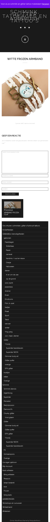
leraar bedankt (9, 483)
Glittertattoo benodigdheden (13, 234)
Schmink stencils (10, 389)
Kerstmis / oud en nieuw (15, 258)
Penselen (7, 401)
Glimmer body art (11, 356)
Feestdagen (9, 242)
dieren (7, 271)
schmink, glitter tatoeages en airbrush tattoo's (25, 16)
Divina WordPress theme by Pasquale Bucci (25, 520)
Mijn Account (7, 466)
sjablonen (7, 238)
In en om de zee (12, 275)
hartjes (7, 307)
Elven (7, 295)
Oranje (8, 262)
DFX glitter (9, 368)
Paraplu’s (7, 479)
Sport (7, 315)
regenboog (8, 393)
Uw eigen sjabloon (10, 462)
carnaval (9, 254)
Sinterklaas (10, 246)
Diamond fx (8, 409)
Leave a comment (29, 123)
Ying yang (8, 332)
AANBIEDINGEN (8, 499)
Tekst (7, 320)
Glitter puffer (9, 360)
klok (5, 487)
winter (7, 328)
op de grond (11, 279)
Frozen (6, 491)
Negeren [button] (45, 4)
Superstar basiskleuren (14, 348)
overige (8, 364)
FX (5, 450)
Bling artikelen (9, 474)
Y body (7, 344)
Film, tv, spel (9, 303)
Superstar (7, 397)
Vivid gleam (9, 417)
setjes (6, 377)
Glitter (6, 340)
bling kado (8, 495)
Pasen (8, 250)
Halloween (10, 266)
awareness (9, 287)
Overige (7, 381)
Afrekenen (6, 511)
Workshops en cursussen (12, 503)
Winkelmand (7, 507)
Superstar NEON (12, 352)
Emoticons (9, 299)
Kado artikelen (8, 470)
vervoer (8, 324)
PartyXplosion (9, 405)
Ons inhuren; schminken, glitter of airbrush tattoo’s (21, 226)
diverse (7, 291)
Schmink (6, 385)
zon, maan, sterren (12, 336)
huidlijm (7, 373)
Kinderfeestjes (8, 230)
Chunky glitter (9, 413)
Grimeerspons (9, 454)
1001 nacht (9, 283)
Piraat (7, 311)
